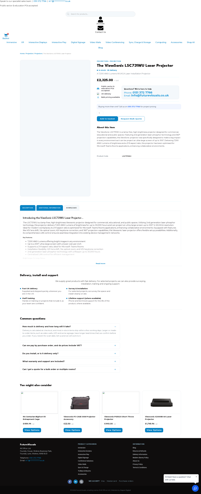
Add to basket (107, 119)
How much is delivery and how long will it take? (46, 326)
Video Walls (95, 42)
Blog (100, 48)
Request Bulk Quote (131, 119)
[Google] (81, 482)
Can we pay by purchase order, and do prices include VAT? (52, 345)
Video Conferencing (115, 42)
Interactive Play (59, 42)
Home (22, 53)
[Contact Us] (100, 28)
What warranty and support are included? (43, 361)
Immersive (12, 42)
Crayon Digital (125, 490)
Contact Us (100, 32)
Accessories (176, 42)
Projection (29, 53)
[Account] (100, 19)
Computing (160, 42)
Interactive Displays (38, 42)
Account (100, 24)
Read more (100, 263)
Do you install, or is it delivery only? (40, 353)
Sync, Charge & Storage (140, 42)
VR (22, 42)
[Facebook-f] (70, 482)
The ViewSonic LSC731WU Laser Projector (135, 66)
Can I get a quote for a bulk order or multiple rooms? (49, 369)
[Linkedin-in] (76, 482)
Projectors (38, 53)
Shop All (191, 42)
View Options (32, 430)
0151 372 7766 (40, 1)
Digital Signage (78, 42)
